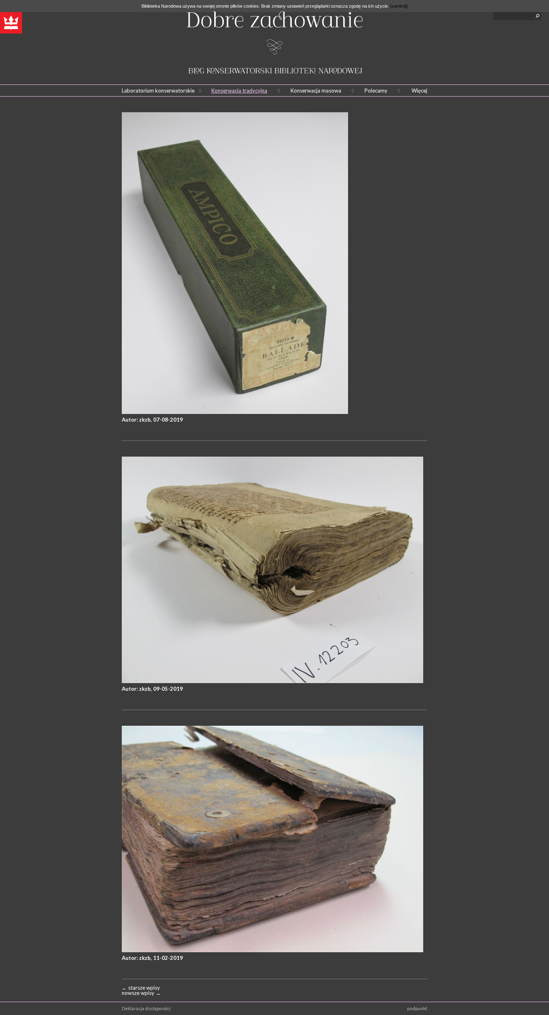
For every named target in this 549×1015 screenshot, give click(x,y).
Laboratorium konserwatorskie (158, 90)
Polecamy (376, 90)
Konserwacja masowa (316, 90)
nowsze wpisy (141, 993)
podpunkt (417, 1008)
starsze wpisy (141, 987)
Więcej (419, 90)
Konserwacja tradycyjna (239, 90)
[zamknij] (399, 6)
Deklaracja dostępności (146, 1008)
